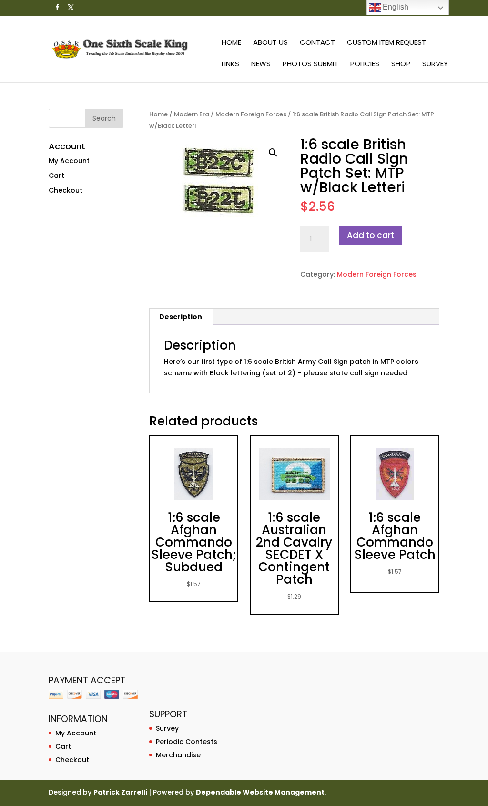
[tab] (181, 317)
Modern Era (191, 114)
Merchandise (178, 755)
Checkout (65, 190)
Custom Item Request (386, 43)
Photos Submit (310, 65)
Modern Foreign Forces (250, 114)
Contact (317, 43)
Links (230, 65)
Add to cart (370, 235)
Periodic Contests (186, 741)
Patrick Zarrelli (120, 792)
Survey (435, 65)
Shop (400, 65)
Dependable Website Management (260, 792)
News (261, 65)
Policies (364, 65)
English (394, 7)
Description (180, 316)
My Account (69, 160)
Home (231, 43)
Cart (56, 175)
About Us (270, 43)
